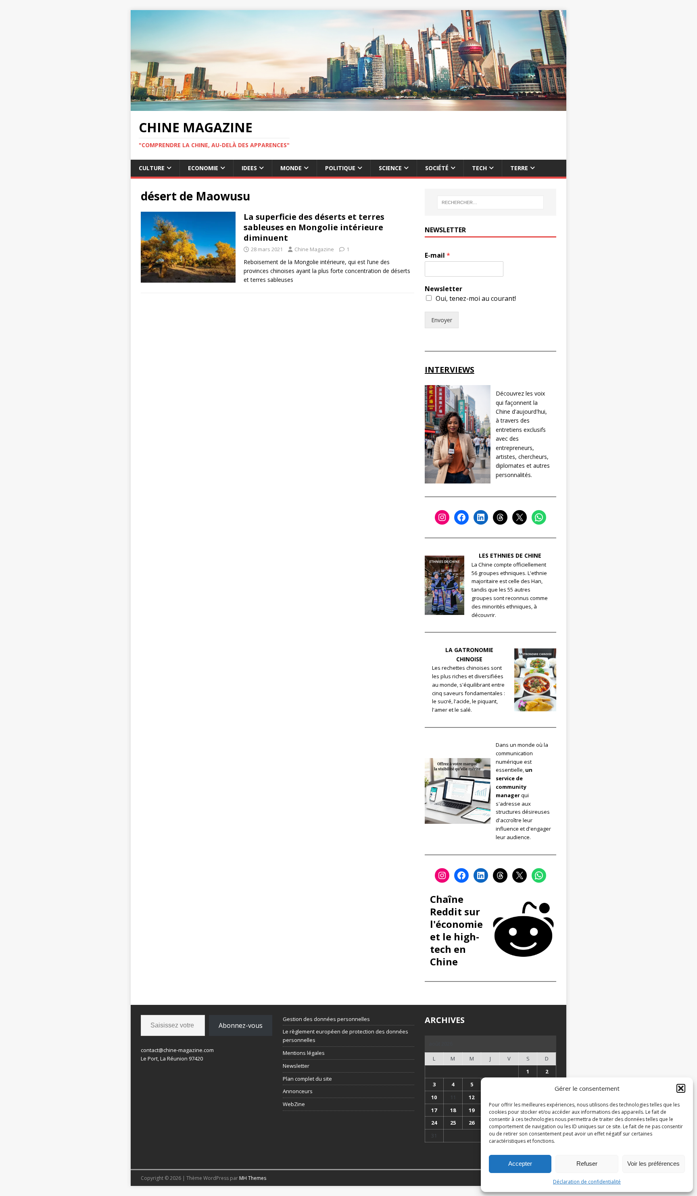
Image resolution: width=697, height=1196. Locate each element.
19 (471, 1110)
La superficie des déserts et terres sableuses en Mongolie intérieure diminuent (314, 227)
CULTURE (152, 168)
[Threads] (500, 517)
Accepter (520, 1163)
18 (453, 1110)
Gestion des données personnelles (326, 1019)
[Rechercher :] (490, 202)
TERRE (519, 168)
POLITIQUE (340, 168)
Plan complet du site (307, 1078)
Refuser (586, 1163)
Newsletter (443, 289)
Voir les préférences (653, 1163)
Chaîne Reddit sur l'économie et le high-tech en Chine (456, 930)
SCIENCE (390, 168)
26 (471, 1122)
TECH (479, 168)
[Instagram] (442, 517)
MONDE (291, 168)
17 (434, 1110)
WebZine (294, 1104)
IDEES (249, 168)
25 (453, 1122)
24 (434, 1122)
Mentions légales (304, 1052)
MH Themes (252, 1178)
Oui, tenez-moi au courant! (476, 298)
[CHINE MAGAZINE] (348, 106)
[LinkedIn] (481, 517)
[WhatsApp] (539, 517)
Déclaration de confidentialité (587, 1181)
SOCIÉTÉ (437, 168)
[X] (519, 517)
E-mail (437, 255)
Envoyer (441, 320)
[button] (681, 1088)
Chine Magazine (314, 249)
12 (471, 1097)
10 (434, 1097)
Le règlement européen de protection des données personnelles (345, 1036)
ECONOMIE (203, 168)
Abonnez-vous (241, 1025)
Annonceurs (298, 1091)
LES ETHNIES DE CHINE (510, 555)
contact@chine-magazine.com (177, 1050)
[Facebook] (461, 517)
